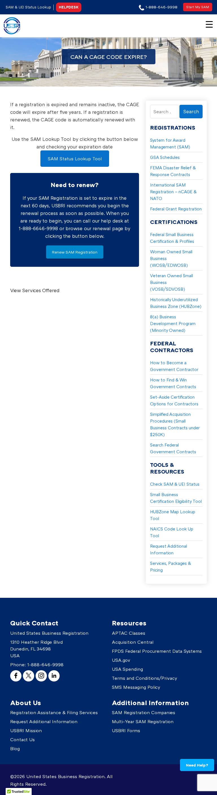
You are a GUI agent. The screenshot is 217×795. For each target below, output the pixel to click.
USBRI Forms (126, 730)
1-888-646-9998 (45, 664)
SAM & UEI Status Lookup (28, 7)
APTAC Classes (128, 633)
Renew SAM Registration (74, 252)
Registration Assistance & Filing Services (54, 712)
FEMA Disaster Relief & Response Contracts (173, 171)
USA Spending (127, 669)
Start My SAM (197, 7)
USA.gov (121, 660)
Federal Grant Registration (176, 208)
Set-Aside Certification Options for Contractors (174, 400)
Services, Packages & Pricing (170, 566)
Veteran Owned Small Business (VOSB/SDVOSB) (171, 282)
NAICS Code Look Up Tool (171, 532)
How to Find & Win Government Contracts (173, 383)
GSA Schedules (165, 157)
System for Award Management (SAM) (170, 143)
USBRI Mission (26, 730)
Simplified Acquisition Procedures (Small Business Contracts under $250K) (175, 424)
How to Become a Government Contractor (174, 366)
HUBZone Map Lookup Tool (172, 515)
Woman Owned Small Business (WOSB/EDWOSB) (171, 258)
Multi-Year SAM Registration (142, 721)
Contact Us (22, 739)
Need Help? (197, 765)
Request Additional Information (168, 549)
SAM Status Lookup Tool (75, 158)
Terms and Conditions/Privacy (144, 678)
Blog (15, 748)
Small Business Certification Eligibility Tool (176, 498)
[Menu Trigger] (209, 24)
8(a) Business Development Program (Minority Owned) (173, 323)
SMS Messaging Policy (136, 687)
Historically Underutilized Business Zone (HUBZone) (175, 303)
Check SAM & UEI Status (174, 484)
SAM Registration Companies (143, 712)
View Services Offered (34, 290)
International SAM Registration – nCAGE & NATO (173, 191)
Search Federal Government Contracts (173, 448)
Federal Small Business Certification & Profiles (172, 238)
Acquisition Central (132, 642)
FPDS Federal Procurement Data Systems (157, 651)
